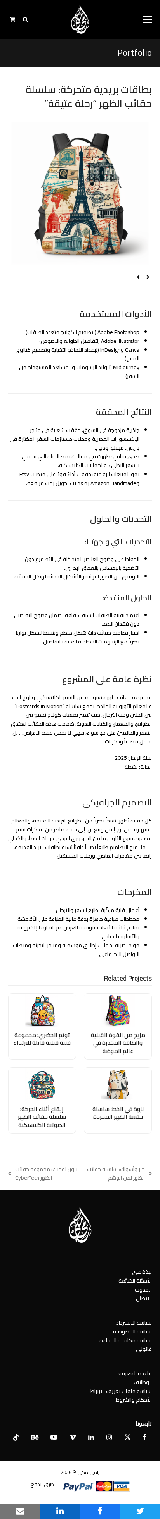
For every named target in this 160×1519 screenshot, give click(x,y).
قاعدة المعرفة (135, 1373)
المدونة (143, 1290)
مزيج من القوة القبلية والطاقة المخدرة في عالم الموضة (118, 1042)
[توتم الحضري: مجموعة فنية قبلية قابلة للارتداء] (42, 1010)
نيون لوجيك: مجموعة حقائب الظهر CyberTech (46, 1174)
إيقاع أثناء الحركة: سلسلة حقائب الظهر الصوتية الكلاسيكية (42, 1116)
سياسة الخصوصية (132, 1331)
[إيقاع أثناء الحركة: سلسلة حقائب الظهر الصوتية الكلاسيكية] (42, 1084)
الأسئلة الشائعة (135, 1281)
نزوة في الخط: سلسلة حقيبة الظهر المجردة (118, 1113)
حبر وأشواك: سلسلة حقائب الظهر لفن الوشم (119, 1174)
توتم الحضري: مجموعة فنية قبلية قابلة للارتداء (42, 1039)
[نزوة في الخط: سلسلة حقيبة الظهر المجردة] (117, 1084)
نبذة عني (142, 1272)
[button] (147, 19)
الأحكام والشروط (134, 1400)
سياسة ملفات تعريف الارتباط (121, 1391)
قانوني (144, 1349)
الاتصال (144, 1298)
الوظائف (143, 1382)
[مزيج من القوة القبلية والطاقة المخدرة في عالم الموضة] (117, 1010)
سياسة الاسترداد (134, 1323)
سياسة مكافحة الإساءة (125, 1340)
